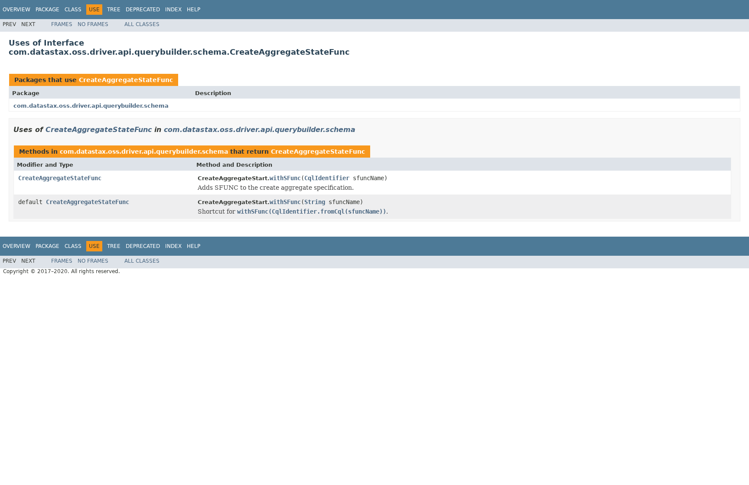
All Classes (142, 24)
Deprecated (143, 10)
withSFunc (285, 178)
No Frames (93, 24)
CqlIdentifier (326, 178)
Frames (61, 24)
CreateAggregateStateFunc (126, 79)
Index (173, 10)
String (314, 201)
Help (193, 10)
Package (47, 10)
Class (73, 10)
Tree (113, 10)
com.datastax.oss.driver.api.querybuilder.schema (91, 105)
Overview (16, 10)
